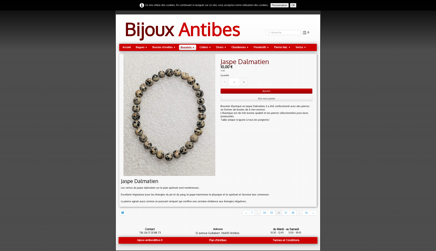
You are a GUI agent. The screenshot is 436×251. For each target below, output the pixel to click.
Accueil (127, 47)
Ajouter (266, 91)
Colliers (205, 47)
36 (278, 212)
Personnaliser (279, 5)
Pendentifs (261, 47)
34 (264, 212)
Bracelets (187, 47)
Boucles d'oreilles (164, 47)
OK (293, 5)
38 (292, 212)
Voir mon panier (266, 98)
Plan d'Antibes (218, 240)
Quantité (225, 75)
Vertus (301, 47)
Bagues (141, 47)
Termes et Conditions (286, 240)
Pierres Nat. (282, 47)
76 (306, 212)
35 (271, 212)
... (258, 212)
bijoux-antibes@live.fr (150, 240)
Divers (221, 47)
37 (285, 212)
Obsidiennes (240, 47)
